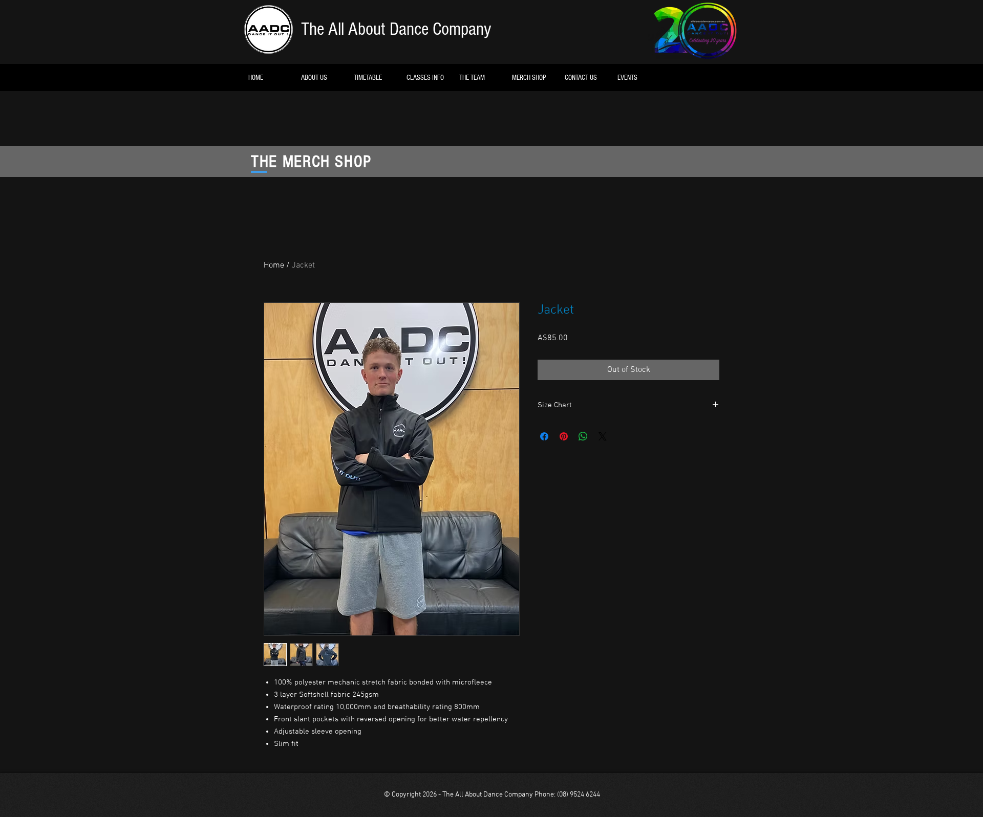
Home (274, 265)
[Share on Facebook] (544, 436)
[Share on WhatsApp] (583, 436)
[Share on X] (602, 436)
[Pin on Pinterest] (564, 436)
